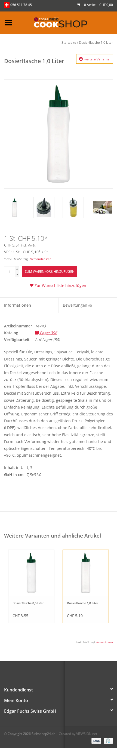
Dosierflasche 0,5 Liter (28, 603)
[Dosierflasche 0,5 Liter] (31, 573)
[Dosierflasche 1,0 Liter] (86, 573)
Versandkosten (40, 259)
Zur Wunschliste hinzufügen (59, 285)
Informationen (17, 305)
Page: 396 (48, 332)
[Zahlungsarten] (96, 740)
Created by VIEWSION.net (78, 733)
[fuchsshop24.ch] (67, 22)
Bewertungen (77, 305)
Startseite (68, 42)
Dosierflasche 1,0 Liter (96, 42)
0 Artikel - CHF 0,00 (98, 4)
